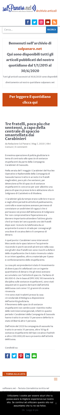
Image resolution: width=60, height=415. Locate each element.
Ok (23, 410)
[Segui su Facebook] (27, 22)
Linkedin (27, 355)
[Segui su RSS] (54, 22)
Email (34, 355)
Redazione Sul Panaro (19, 143)
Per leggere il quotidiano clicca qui (30, 100)
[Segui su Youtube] (47, 22)
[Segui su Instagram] (41, 22)
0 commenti (21, 147)
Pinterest (20, 355)
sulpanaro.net (30, 49)
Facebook (7, 355)
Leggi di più (32, 410)
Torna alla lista (15, 374)
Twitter (14, 355)
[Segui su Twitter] (34, 22)
